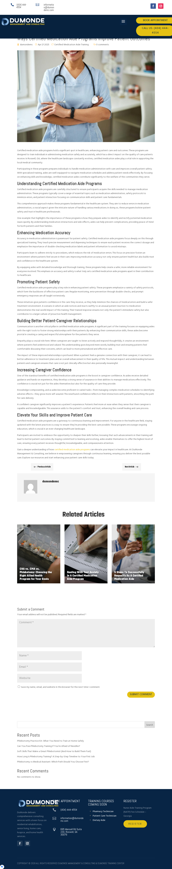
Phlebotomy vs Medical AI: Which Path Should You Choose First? (53, 762)
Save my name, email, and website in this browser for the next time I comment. (60, 687)
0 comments (102, 45)
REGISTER (135, 823)
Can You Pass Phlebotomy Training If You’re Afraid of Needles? (48, 746)
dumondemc (26, 45)
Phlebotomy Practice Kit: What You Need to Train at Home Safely (50, 741)
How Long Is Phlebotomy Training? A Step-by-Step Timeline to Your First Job (56, 757)
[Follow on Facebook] (153, 6)
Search (149, 725)
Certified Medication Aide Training (71, 45)
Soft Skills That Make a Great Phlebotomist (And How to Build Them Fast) (54, 751)
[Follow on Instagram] (160, 6)
